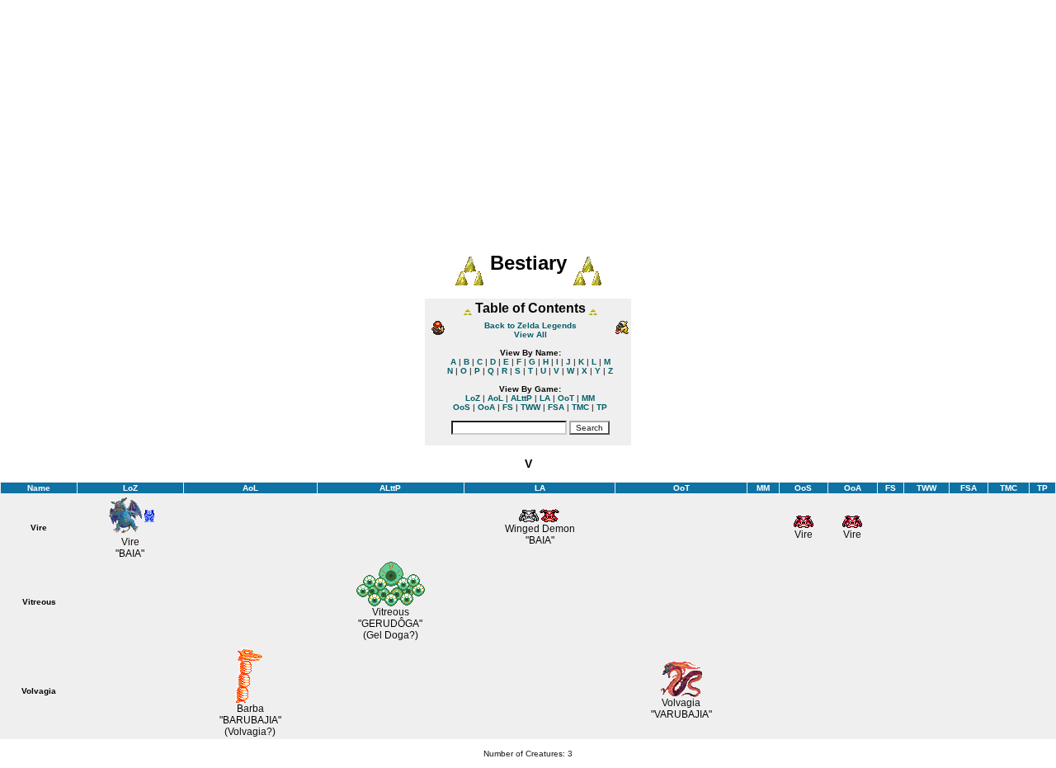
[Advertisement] (528, 115)
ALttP (521, 398)
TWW (530, 407)
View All (530, 334)
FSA (556, 407)
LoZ (472, 398)
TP (601, 407)
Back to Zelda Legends (530, 325)
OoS (461, 407)
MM (588, 398)
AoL (495, 398)
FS (507, 407)
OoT (566, 398)
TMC (580, 407)
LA (545, 398)
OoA (486, 407)
